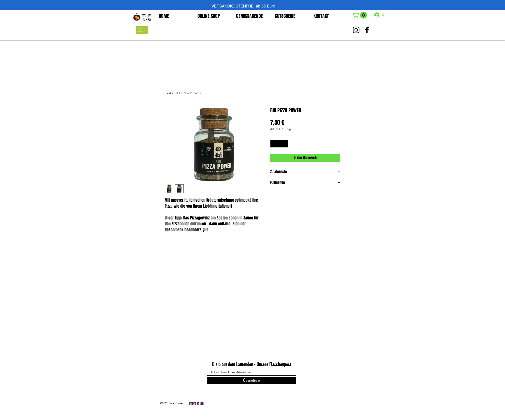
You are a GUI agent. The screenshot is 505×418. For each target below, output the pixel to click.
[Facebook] (327, 402)
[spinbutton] (279, 143)
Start (168, 93)
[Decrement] (273, 143)
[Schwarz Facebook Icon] (367, 29)
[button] (360, 15)
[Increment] (285, 143)
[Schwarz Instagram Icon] (356, 29)
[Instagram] (338, 402)
